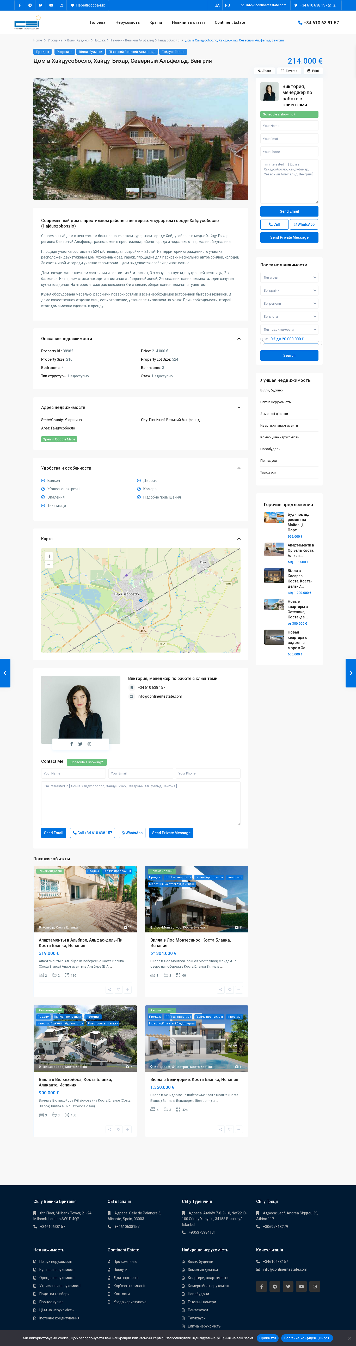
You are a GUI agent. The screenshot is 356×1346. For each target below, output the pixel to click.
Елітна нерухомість (275, 402)
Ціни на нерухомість (56, 1310)
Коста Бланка (67, 927)
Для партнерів (126, 1278)
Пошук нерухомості (55, 1261)
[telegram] (30, 5)
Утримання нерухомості (60, 1286)
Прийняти (267, 1338)
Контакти (122, 1294)
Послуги (120, 1270)
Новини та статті (188, 22)
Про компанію (125, 1261)
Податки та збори (54, 1294)
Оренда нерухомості (57, 1278)
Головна (98, 22)
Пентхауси (268, 461)
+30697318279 (275, 1227)
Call (94, 833)
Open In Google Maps (59, 439)
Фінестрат (180, 1067)
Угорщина (55, 40)
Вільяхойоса (53, 1067)
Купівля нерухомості (57, 1270)
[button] (42, 139)
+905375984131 (202, 1232)
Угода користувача (130, 1302)
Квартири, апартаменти (279, 425)
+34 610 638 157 (313, 5)
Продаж (100, 40)
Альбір (48, 927)
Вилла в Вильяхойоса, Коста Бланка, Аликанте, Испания (75, 1082)
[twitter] (40, 5)
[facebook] (20, 5)
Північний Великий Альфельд (132, 40)
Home (37, 40)
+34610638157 (52, 1227)
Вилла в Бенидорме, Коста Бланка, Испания (194, 1079)
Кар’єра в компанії (129, 1286)
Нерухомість (127, 22)
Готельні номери (202, 1302)
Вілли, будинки (78, 40)
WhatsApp (134, 833)
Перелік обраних (90, 5)
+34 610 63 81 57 (321, 22)
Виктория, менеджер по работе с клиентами (172, 678)
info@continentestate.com (160, 696)
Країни (156, 22)
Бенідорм (162, 1067)
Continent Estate (230, 22)
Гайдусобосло (168, 40)
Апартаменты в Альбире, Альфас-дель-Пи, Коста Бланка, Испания (81, 943)
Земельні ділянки (274, 414)
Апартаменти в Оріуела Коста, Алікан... (301, 550)
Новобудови (270, 449)
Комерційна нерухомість (279, 437)
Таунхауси (268, 472)
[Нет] (349, 1338)
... (110, 966)
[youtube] (51, 5)
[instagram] (61, 5)
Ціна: (264, 339)
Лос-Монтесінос (167, 927)
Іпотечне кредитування (59, 1318)
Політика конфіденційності (307, 1338)
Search (289, 355)
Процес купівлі (51, 1302)
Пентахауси (198, 1310)
